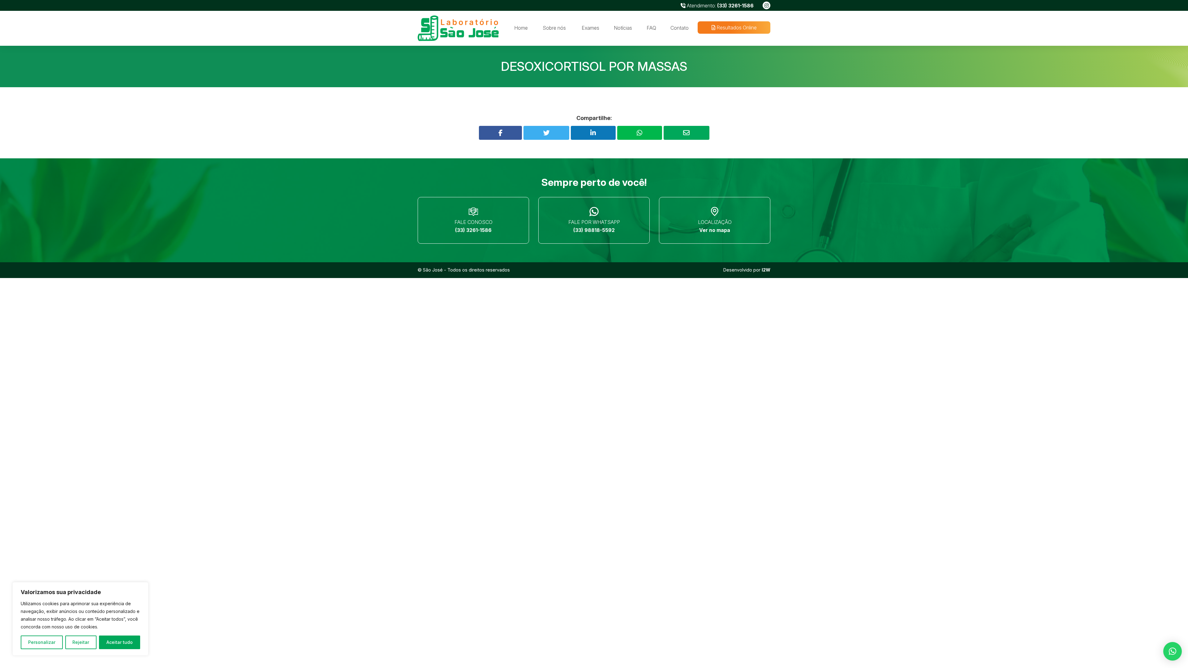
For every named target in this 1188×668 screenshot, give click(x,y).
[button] (1172, 651)
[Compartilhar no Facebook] (500, 133)
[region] (80, 619)
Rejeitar (80, 642)
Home (521, 28)
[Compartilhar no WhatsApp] (639, 133)
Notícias (623, 28)
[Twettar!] (546, 133)
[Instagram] (766, 5)
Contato (679, 28)
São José (433, 269)
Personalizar (41, 642)
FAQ (651, 28)
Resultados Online (735, 27)
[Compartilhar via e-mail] (686, 133)
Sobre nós (554, 28)
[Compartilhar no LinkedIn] (593, 133)
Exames (590, 28)
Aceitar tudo (119, 642)
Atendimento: (720, 5)
